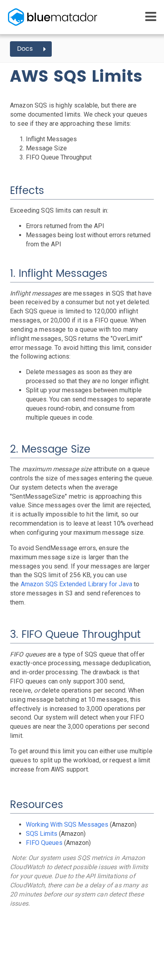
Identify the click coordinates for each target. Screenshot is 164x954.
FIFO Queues (44, 843)
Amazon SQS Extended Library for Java (76, 584)
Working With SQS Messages (67, 824)
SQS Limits (41, 833)
